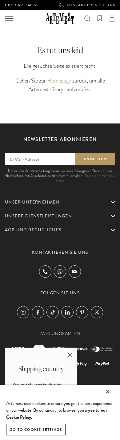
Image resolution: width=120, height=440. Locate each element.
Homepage (59, 80)
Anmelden (94, 159)
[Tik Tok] (52, 312)
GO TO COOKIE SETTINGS (36, 429)
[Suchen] (87, 18)
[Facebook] (38, 312)
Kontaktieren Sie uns (91, 4)
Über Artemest (21, 4)
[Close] (108, 392)
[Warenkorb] (112, 18)
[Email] (75, 271)
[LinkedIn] (67, 312)
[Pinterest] (82, 312)
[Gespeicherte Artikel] (100, 18)
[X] (97, 312)
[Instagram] (23, 312)
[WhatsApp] (60, 271)
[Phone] (45, 271)
